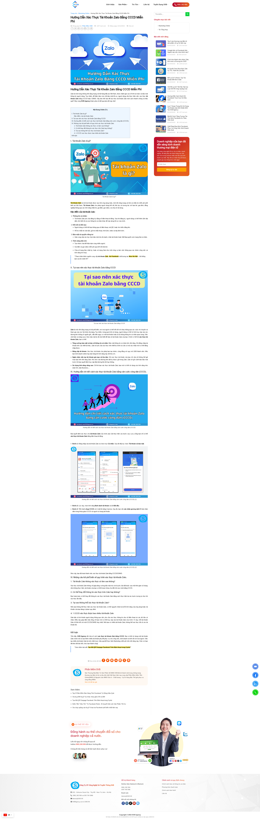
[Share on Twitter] (75, 28)
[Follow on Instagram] (127, 803)
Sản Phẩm (122, 4)
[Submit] (187, 14)
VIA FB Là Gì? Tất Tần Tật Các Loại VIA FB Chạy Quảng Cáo (177, 88)
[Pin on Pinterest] (78, 28)
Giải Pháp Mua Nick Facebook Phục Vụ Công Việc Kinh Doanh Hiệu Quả (178, 128)
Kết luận (74, 135)
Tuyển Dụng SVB (160, 4)
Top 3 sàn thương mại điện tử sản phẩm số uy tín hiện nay (177, 42)
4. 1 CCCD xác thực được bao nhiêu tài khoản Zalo (91, 133)
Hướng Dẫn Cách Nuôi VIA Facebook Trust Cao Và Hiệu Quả (177, 98)
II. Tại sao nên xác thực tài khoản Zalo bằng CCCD (89, 118)
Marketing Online (83, 13)
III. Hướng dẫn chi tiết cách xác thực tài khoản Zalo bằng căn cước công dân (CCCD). (100, 121)
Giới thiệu (110, 4)
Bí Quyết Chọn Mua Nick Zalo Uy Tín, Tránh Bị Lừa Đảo (177, 69)
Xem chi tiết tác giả (91, 682)
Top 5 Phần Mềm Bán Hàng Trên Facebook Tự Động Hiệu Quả (93, 693)
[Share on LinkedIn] (85, 28)
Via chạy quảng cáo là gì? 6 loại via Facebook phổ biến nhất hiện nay (95, 707)
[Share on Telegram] (91, 28)
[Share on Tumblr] (88, 28)
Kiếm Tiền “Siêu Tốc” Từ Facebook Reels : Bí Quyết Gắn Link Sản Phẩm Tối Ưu (99, 704)
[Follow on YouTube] (134, 803)
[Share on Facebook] (72, 28)
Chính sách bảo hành (169, 790)
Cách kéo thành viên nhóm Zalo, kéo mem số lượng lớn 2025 (178, 60)
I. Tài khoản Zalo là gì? (79, 113)
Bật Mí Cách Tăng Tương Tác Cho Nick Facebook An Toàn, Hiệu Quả (177, 118)
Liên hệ (146, 4)
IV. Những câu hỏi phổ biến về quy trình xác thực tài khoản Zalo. (93, 123)
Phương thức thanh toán (170, 787)
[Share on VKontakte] (81, 28)
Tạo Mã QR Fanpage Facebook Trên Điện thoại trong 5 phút (92, 700)
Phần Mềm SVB (87, 26)
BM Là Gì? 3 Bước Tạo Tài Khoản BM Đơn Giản (176, 78)
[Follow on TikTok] (130, 803)
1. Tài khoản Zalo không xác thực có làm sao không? (91, 126)
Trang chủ (74, 13)
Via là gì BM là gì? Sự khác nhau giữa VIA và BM (88, 697)
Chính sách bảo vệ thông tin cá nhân (174, 784)
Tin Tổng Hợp (163, 29)
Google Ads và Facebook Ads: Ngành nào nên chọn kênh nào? (177, 51)
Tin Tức (135, 4)
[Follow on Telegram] (138, 803)
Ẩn (106, 110)
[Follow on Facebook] (123, 803)
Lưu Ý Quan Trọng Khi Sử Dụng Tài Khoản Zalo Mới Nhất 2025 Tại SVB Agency (178, 108)
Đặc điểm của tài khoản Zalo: (83, 116)
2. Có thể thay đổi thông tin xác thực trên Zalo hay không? (93, 128)
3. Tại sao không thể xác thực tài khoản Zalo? (89, 131)
